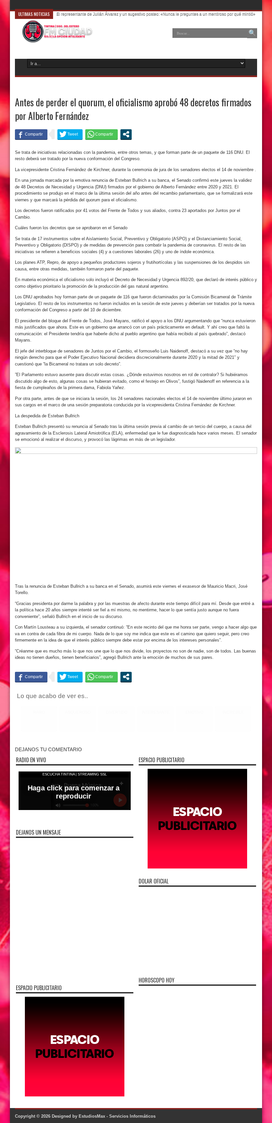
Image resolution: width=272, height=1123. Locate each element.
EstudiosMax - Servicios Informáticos (117, 1116)
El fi (59, 5)
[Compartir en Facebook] (31, 134)
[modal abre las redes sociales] (126, 134)
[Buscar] (252, 33)
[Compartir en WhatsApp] (101, 134)
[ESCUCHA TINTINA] (54, 38)
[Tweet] (70, 134)
